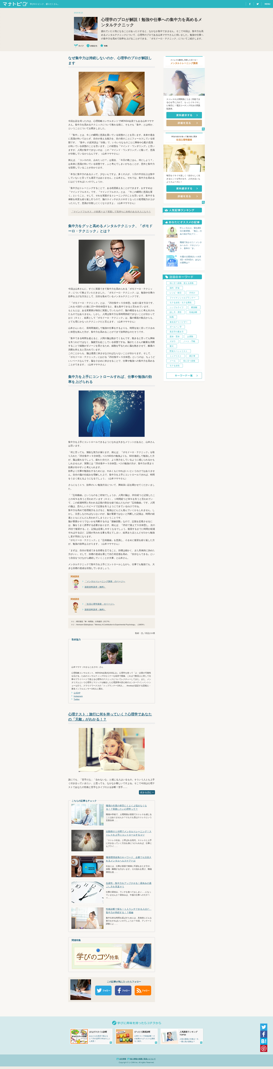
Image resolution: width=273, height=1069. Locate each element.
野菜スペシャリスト (179, 351)
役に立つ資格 (189, 361)
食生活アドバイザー (179, 322)
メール (173, 361)
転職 (172, 317)
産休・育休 (175, 336)
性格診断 (193, 312)
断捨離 (194, 307)
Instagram (78, 696)
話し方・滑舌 (176, 312)
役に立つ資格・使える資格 (182, 283)
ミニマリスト (176, 356)
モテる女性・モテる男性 (181, 302)
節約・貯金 (175, 288)
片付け (192, 293)
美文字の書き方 (177, 332)
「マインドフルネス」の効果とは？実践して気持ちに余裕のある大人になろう (111, 211)
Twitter (77, 699)
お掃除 (190, 336)
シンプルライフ (177, 307)
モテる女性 (175, 365)
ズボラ (173, 341)
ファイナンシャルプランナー (183, 298)
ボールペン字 (176, 327)
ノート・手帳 (189, 341)
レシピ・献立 (176, 293)
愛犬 (172, 346)
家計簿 (192, 356)
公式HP (77, 693)
